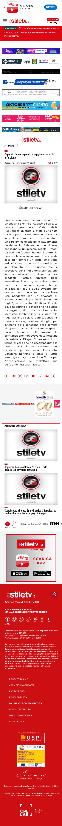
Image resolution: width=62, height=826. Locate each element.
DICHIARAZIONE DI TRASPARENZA (25, 703)
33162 (23, 524)
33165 (45, 524)
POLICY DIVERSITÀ (18, 697)
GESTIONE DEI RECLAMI (20, 709)
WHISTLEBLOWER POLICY (21, 715)
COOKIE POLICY (16, 721)
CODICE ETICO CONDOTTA (21, 685)
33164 (38, 524)
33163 (31, 524)
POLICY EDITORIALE (18, 679)
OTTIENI (50, 7)
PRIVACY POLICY (17, 691)
